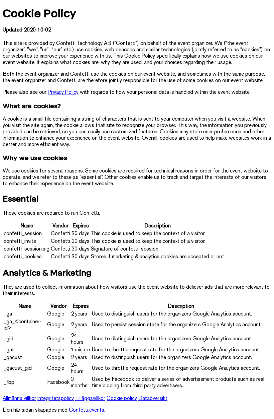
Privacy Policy (63, 92)
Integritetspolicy (55, 398)
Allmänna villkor (19, 398)
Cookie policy (122, 398)
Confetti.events (86, 410)
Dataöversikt (152, 398)
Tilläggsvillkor (90, 398)
